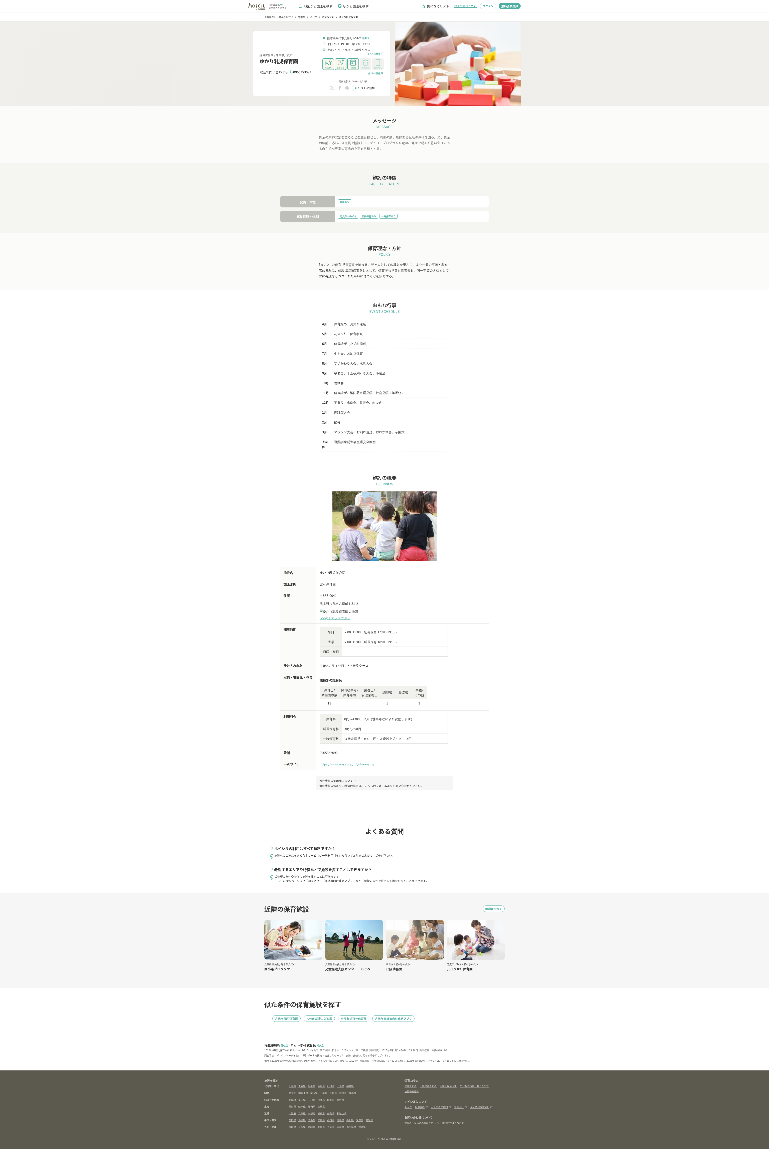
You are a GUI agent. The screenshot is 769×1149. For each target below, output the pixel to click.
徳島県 (340, 1120)
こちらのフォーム (376, 786)
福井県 (321, 1099)
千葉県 (323, 1092)
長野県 (340, 1099)
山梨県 (330, 1099)
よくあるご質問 (439, 1107)
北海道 (292, 1086)
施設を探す (271, 1080)
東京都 (292, 1092)
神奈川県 (303, 1092)
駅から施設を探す (353, 6)
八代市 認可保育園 (286, 1019)
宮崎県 (340, 1127)
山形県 (340, 1086)
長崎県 (311, 1127)
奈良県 (330, 1113)
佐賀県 (302, 1127)
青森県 (302, 1086)
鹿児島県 (351, 1127)
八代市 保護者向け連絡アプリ (393, 1019)
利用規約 (420, 1107)
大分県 (330, 1127)
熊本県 (321, 1127)
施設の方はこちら (465, 6)
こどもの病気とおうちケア (474, 1086)
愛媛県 (359, 1120)
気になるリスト (435, 6)
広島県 (321, 1120)
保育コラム (412, 1080)
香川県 (350, 1120)
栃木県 (342, 1092)
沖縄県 (362, 1127)
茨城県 (333, 1092)
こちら (278, 881)
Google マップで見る (335, 617)
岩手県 (311, 1086)
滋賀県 (321, 1113)
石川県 (311, 1099)
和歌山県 (341, 1113)
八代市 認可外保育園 (353, 1019)
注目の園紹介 (412, 1091)
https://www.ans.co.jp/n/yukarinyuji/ (347, 764)
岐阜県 (302, 1106)
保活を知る (411, 1086)
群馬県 (352, 1092)
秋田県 (330, 1086)
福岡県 (292, 1127)
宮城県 (321, 1086)
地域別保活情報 (448, 1086)
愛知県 (292, 1106)
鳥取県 (292, 1120)
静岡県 (311, 1106)
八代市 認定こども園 (319, 1019)
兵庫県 (302, 1113)
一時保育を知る (428, 1086)
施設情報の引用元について (337, 781)
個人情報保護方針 (479, 1107)
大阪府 (292, 1113)
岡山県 (311, 1120)
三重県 (321, 1106)
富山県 (302, 1099)
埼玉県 (314, 1092)
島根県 (302, 1120)
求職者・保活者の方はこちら (420, 1123)
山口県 (330, 1120)
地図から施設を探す (315, 6)
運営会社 (459, 1107)
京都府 (311, 1113)
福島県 (350, 1086)
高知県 (369, 1120)
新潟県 (292, 1099)
